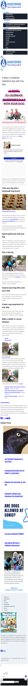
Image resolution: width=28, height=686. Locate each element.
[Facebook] (2, 651)
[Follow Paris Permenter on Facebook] (2, 418)
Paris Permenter (6, 357)
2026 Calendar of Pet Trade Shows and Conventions (15, 24)
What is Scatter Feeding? (11, 396)
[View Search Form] (2, 57)
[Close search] (2, 680)
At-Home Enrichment (9, 14)
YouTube (13, 590)
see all (21, 383)
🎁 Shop (5, 676)
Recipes (4, 671)
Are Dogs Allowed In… (10, 32)
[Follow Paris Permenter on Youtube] (7, 418)
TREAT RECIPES (7, 20)
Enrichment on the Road (10, 18)
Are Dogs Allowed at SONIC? (14, 534)
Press (5, 608)
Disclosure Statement (9, 606)
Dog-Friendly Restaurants (10, 36)
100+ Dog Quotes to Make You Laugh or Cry (13, 30)
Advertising (7, 598)
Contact (6, 602)
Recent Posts (8, 340)
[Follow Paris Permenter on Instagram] (5, 418)
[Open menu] (2, 69)
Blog (5, 600)
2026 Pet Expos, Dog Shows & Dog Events (13, 26)
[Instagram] (5, 651)
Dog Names (8, 38)
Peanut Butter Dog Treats (8, 211)
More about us (16, 583)
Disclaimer (6, 604)
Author (6, 338)
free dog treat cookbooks (8, 221)
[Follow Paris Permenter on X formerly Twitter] (4, 418)
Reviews (7, 43)
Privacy (6, 610)
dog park (17, 277)
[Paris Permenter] (10, 355)
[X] (3, 651)
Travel (7, 47)
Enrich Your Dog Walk (10, 16)
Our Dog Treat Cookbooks (10, 51)
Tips (6, 45)
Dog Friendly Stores (9, 34)
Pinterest (20, 590)
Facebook (7, 590)
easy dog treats (14, 219)
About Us (6, 597)
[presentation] (15, 440)
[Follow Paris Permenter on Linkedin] (9, 418)
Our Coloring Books (9, 53)
